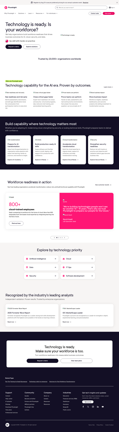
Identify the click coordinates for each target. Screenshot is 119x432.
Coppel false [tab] (60, 237)
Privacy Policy (100, 425)
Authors (27, 410)
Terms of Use (92, 425)
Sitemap (7, 404)
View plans (8, 410)
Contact (7, 396)
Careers (46, 398)
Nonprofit (65, 407)
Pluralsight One (29, 407)
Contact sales (95, 13)
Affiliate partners (29, 404)
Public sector (67, 410)
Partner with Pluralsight (32, 401)
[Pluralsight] (10, 7)
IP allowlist (8, 401)
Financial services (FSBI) (70, 398)
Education (66, 396)
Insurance (66, 404)
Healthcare (66, 401)
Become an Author (30, 398)
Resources (47, 404)
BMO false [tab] (62, 237)
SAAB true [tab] (56, 237)
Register (85, 2)
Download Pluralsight (11, 407)
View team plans (76, 361)
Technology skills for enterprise (38, 381)
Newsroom (47, 401)
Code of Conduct (109, 425)
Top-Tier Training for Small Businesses (16, 381)
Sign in (113, 7)
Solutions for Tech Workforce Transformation (62, 381)
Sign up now (88, 402)
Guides (27, 396)
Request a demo (42, 361)
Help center (8, 398)
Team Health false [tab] (58, 237)
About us (46, 396)
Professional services (11, 412)
